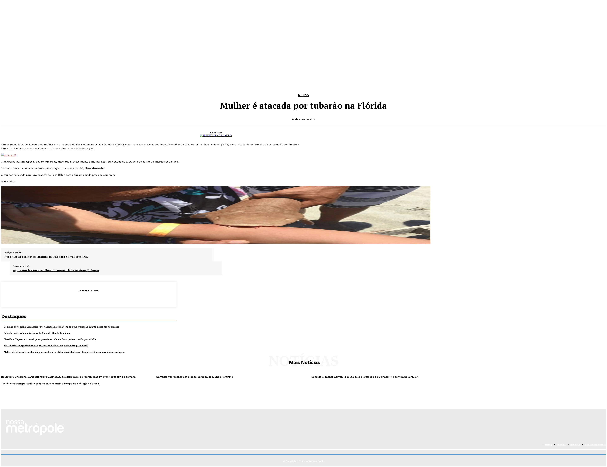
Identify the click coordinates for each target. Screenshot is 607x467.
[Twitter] (77, 298)
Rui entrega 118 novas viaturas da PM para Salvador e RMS (46, 256)
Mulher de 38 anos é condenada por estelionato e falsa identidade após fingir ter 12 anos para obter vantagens (64, 351)
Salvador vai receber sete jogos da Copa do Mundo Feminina (37, 333)
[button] (85, 64)
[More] (111, 298)
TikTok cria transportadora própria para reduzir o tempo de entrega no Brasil (46, 345)
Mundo (303, 95)
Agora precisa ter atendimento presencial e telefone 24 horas (56, 270)
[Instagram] (8, 63)
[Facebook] (2, 63)
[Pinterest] (88, 298)
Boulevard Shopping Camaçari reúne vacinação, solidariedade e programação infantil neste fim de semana (61, 326)
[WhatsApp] (14, 63)
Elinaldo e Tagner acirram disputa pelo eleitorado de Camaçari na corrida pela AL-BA (50, 339)
